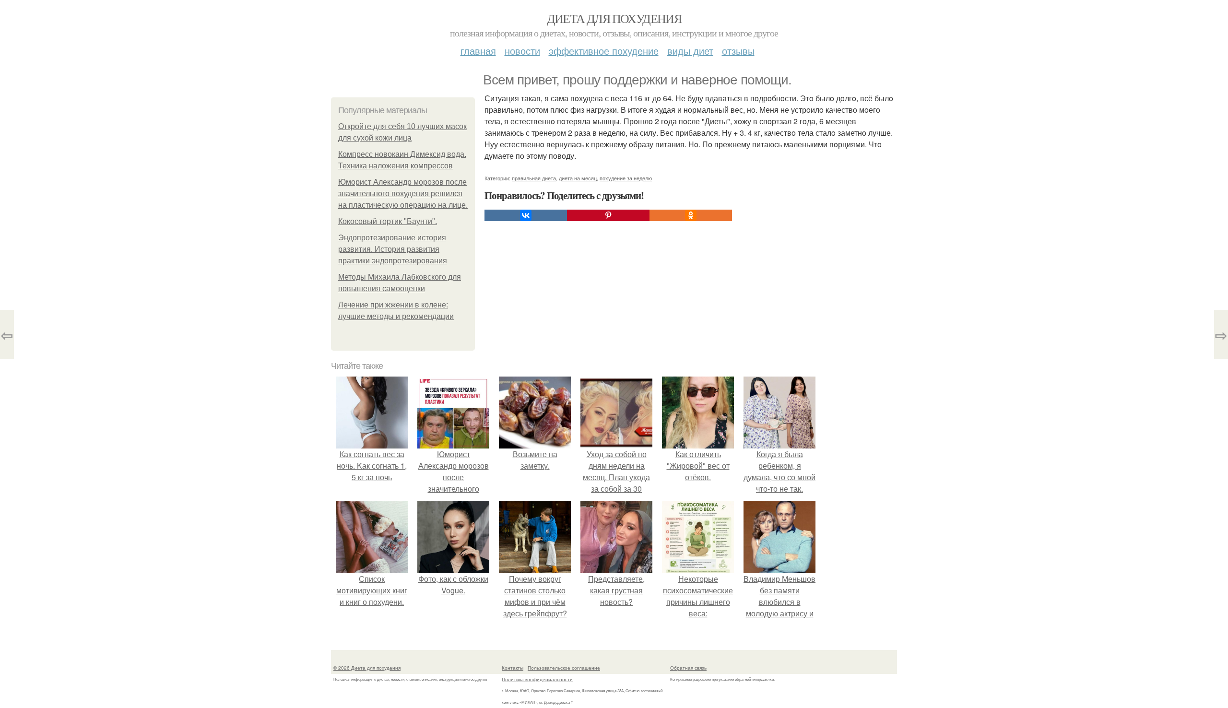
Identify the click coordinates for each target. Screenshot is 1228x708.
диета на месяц (578, 178)
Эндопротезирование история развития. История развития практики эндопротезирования (392, 249)
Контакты (512, 667)
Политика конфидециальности (537, 679)
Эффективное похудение (604, 51)
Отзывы (738, 51)
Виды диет (690, 51)
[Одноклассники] (690, 215)
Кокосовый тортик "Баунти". (387, 221)
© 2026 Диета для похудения (367, 667)
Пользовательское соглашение (564, 667)
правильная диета (534, 178)
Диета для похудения (614, 18)
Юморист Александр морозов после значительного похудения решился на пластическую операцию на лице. (403, 193)
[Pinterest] (608, 215)
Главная (478, 51)
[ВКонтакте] (525, 215)
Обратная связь (688, 667)
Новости (522, 51)
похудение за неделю (626, 178)
